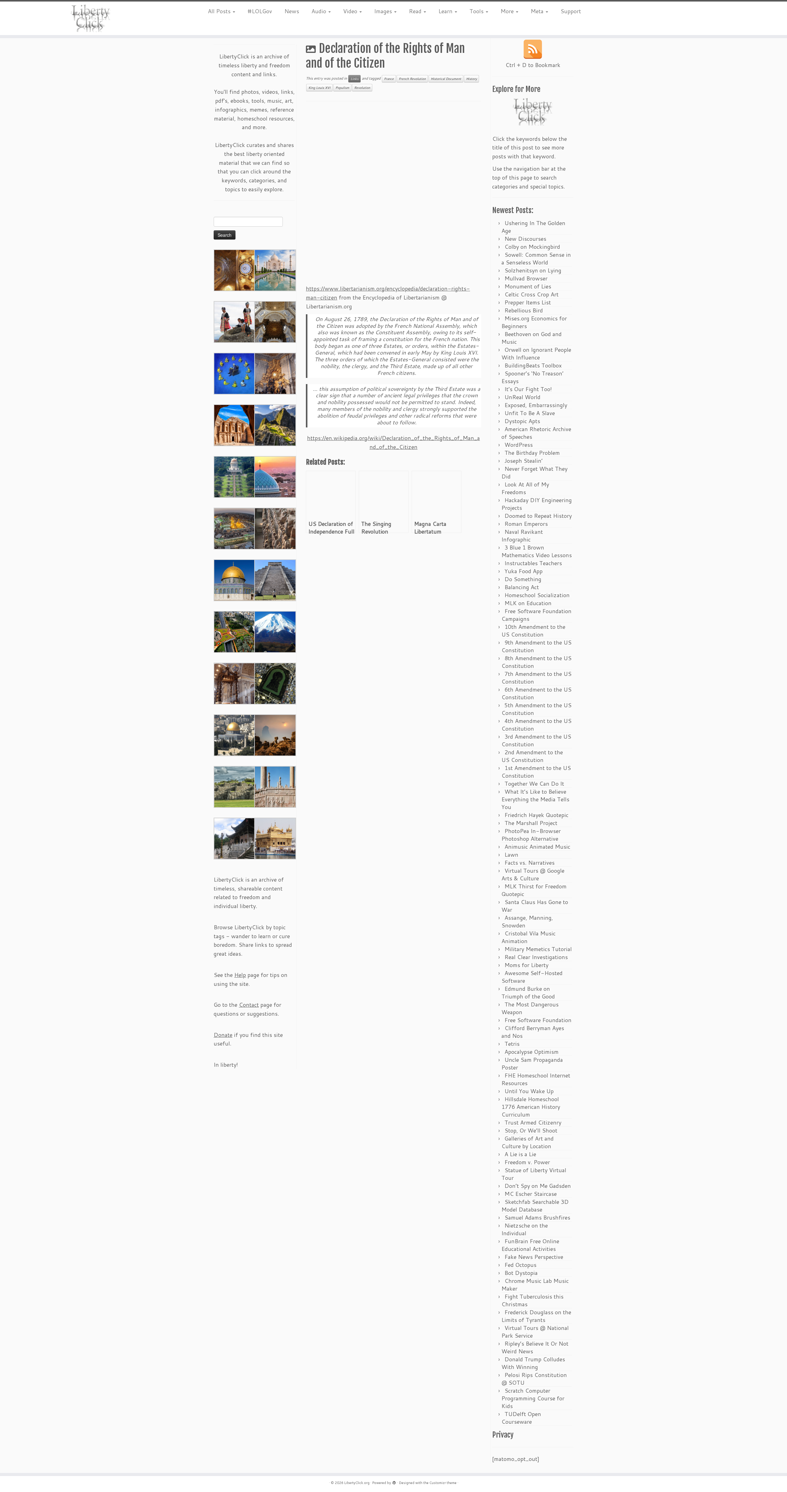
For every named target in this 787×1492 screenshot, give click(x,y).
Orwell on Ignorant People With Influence (536, 353)
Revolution (362, 87)
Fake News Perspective (533, 1257)
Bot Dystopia (521, 1273)
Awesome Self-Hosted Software (532, 977)
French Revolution (412, 79)
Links (354, 79)
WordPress (518, 445)
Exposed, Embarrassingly (535, 405)
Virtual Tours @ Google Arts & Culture (532, 874)
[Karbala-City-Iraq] (234, 528)
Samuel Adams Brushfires (537, 1217)
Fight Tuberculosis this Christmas (532, 1300)
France (389, 79)
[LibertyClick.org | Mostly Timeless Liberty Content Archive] (91, 18)
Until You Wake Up (529, 1091)
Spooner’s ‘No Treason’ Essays (532, 377)
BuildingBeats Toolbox (533, 365)
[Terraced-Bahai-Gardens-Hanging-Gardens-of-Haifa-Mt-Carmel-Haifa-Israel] (234, 476)
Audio (319, 11)
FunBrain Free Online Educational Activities (530, 1245)
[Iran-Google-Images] (275, 476)
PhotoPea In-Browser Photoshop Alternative (531, 835)
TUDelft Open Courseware (521, 1418)
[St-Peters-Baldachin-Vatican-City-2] (275, 321)
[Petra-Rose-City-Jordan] (234, 425)
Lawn (511, 855)
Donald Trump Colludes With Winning (533, 1363)
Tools (477, 11)
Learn (446, 11)
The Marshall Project (530, 823)
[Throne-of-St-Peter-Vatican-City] (275, 373)
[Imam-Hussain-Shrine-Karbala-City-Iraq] (234, 270)
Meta (538, 11)
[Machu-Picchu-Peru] (275, 425)
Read (416, 11)
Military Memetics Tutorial (538, 949)
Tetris (512, 1044)
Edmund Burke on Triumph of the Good (528, 992)
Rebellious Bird (523, 310)
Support (570, 11)
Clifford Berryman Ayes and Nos (532, 1032)
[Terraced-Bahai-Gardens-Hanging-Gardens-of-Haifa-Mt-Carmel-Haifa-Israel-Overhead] (234, 631)
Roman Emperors (526, 524)
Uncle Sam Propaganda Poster (532, 1063)
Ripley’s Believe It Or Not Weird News (534, 1347)
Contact (249, 1005)
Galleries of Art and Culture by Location (527, 1142)
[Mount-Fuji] (275, 631)
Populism (342, 87)
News (291, 11)
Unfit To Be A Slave (529, 413)
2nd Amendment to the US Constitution (532, 756)
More (507, 11)
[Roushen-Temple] (234, 838)
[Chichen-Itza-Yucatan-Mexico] (275, 580)
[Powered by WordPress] (394, 1481)
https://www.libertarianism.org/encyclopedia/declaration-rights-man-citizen (388, 292)
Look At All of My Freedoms (525, 488)
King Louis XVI (319, 87)
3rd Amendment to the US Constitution (536, 740)
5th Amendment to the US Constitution (536, 709)
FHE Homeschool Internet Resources (535, 1079)
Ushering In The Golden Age (533, 227)
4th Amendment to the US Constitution (536, 724)
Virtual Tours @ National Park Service (535, 1331)
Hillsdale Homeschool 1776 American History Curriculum (530, 1106)
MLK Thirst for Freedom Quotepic (534, 890)
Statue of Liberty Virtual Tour (533, 1174)
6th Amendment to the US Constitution (536, 693)
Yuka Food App (523, 571)
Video (351, 11)
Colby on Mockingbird (532, 247)
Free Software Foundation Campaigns (536, 615)
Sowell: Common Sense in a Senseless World (536, 258)
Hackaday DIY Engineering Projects (536, 504)
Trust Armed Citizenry (532, 1122)
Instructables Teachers (533, 563)
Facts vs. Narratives (529, 863)
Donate (223, 1035)
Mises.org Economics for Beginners (534, 322)
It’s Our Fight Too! (528, 389)
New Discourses (525, 239)
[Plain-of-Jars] (234, 321)
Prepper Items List (527, 302)
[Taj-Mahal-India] (275, 270)
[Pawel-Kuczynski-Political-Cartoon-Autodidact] (234, 373)
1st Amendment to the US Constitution (536, 772)
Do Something (522, 579)
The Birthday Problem (532, 453)
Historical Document (446, 79)
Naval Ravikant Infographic (522, 535)
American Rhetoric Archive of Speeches (536, 433)
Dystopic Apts (522, 421)
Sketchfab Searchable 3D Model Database (535, 1205)
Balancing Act (521, 587)
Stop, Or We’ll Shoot (530, 1130)
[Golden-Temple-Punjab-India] (275, 838)
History (471, 79)
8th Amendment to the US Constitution (536, 662)
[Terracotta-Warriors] (275, 528)
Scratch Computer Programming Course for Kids (532, 1398)
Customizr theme (443, 1482)
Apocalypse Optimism (531, 1052)
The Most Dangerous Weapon (530, 1008)
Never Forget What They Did (534, 472)
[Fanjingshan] (275, 735)
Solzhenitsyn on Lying (532, 270)
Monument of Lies (527, 286)
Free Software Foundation (537, 1020)
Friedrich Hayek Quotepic (536, 815)
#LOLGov (259, 11)
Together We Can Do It (534, 784)
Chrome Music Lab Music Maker (535, 1284)
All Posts (220, 11)
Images (384, 11)
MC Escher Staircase (530, 1194)
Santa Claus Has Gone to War (534, 906)
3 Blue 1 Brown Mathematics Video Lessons (536, 551)
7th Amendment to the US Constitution (536, 677)
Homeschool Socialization (537, 595)
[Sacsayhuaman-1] (234, 786)
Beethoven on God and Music (531, 338)
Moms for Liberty (526, 965)
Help (240, 975)
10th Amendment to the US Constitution (533, 630)
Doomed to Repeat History (538, 516)
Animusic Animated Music (537, 847)
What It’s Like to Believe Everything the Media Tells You (535, 799)
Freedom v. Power (527, 1162)
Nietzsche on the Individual (524, 1229)
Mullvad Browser (526, 278)
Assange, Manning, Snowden (527, 921)
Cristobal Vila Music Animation (528, 937)
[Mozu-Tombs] (275, 683)
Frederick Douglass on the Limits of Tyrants (536, 1316)
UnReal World (522, 397)
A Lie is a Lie (520, 1154)
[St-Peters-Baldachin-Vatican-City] (234, 683)
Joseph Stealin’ (523, 461)
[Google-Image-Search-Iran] (275, 786)
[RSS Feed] (533, 49)
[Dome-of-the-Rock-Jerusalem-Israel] (234, 735)
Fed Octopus (520, 1265)
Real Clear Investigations (536, 957)
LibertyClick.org (357, 1482)
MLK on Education (528, 603)
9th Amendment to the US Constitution (536, 646)
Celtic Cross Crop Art (531, 294)
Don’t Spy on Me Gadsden (537, 1186)
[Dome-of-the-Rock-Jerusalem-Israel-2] (234, 580)
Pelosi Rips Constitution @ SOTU (534, 1379)
